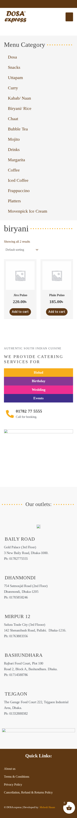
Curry (13, 87)
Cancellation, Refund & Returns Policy (28, 792)
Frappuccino (19, 190)
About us (9, 768)
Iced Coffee (18, 180)
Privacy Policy (13, 784)
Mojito (14, 139)
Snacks (14, 67)
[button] (69, 16)
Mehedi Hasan (47, 807)
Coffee (14, 170)
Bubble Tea (18, 128)
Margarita (16, 159)
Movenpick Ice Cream (27, 211)
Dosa (12, 57)
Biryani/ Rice (19, 108)
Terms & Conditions (16, 776)
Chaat (13, 118)
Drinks (14, 149)
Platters (14, 200)
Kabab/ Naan (19, 98)
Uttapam (15, 77)
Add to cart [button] (20, 312)
